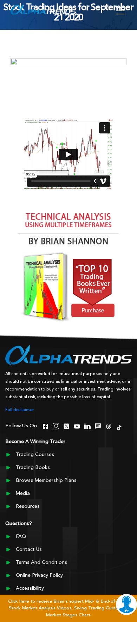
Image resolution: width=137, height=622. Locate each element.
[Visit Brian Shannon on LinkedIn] (87, 425)
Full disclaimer (19, 410)
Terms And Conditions (41, 562)
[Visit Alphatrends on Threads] (108, 425)
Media (23, 493)
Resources (28, 506)
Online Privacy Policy (39, 575)
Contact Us (29, 549)
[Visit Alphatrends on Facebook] (45, 425)
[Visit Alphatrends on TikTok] (119, 427)
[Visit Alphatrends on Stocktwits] (98, 425)
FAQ (21, 536)
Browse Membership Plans (46, 480)
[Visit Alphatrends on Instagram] (56, 425)
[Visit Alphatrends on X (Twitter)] (66, 425)
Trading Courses (35, 454)
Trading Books (33, 467)
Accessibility (30, 588)
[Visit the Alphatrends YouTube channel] (77, 425)
